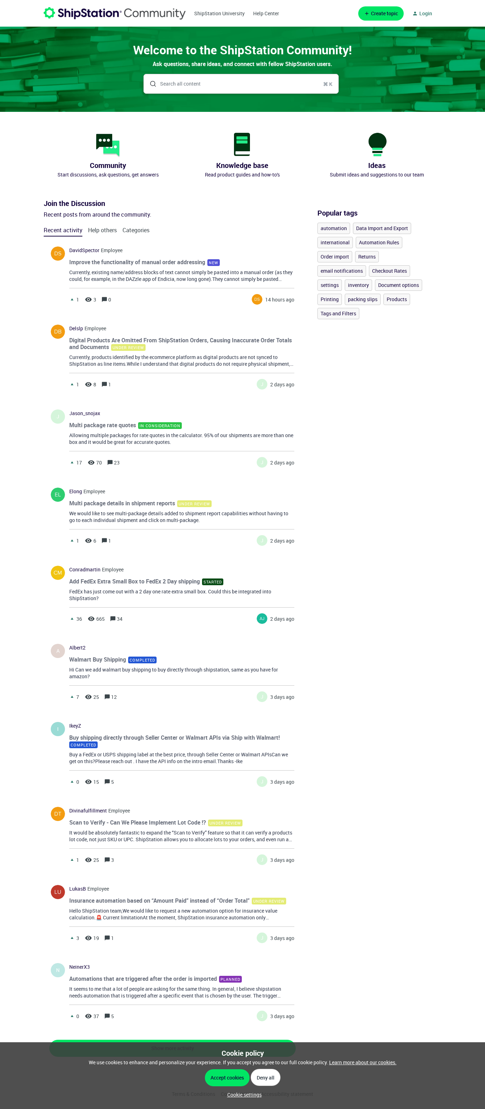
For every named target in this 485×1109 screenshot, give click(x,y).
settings (330, 285)
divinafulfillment (88, 810)
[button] (243, 1094)
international (335, 242)
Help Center (266, 13)
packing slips (362, 299)
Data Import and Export (382, 228)
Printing (330, 299)
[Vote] (72, 299)
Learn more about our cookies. (363, 1062)
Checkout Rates (389, 270)
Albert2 (77, 647)
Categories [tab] (135, 230)
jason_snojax (84, 413)
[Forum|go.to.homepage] (115, 13)
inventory (358, 285)
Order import (335, 256)
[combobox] (241, 84)
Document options (398, 285)
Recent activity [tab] (63, 230)
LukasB (77, 888)
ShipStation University (219, 13)
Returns (367, 256)
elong (75, 491)
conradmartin (84, 569)
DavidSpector (84, 250)
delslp (76, 328)
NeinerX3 (79, 966)
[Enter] (150, 84)
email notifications (342, 270)
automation (334, 228)
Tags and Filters (338, 313)
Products (397, 299)
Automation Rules (379, 242)
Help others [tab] (102, 230)
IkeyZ (75, 725)
